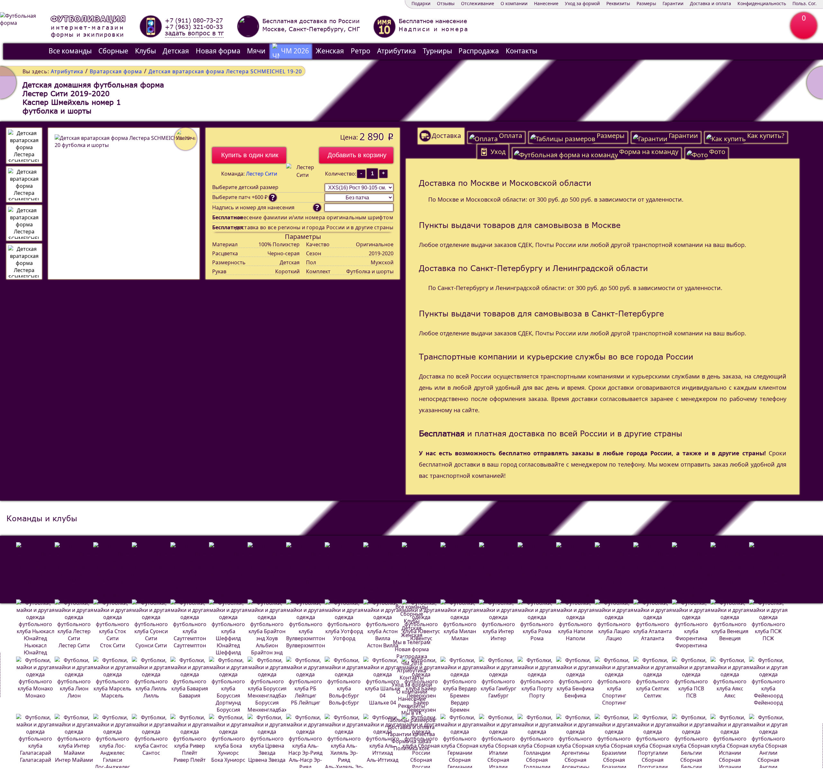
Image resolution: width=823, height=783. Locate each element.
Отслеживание (477, 3)
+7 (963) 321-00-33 (194, 26)
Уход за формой (582, 3)
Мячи (256, 50)
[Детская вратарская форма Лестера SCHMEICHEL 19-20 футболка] (24, 184)
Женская (330, 50)
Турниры (437, 50)
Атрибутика (396, 50)
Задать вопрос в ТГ (194, 33)
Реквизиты (618, 3)
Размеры (646, 3)
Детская (176, 50)
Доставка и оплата (710, 3)
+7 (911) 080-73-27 (194, 20)
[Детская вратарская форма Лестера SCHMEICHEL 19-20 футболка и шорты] (24, 145)
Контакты (521, 50)
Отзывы (446, 3)
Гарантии (673, 3)
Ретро (360, 50)
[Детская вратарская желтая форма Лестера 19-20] (815, 83)
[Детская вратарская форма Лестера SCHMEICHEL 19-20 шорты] (24, 261)
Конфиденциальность (761, 3)
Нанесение (546, 3)
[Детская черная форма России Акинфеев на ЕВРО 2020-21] (8, 83)
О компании (514, 3)
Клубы (145, 50)
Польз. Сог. (804, 3)
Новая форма (218, 50)
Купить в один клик (249, 155)
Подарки (421, 3)
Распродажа (478, 50)
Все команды (70, 50)
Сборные (113, 50)
